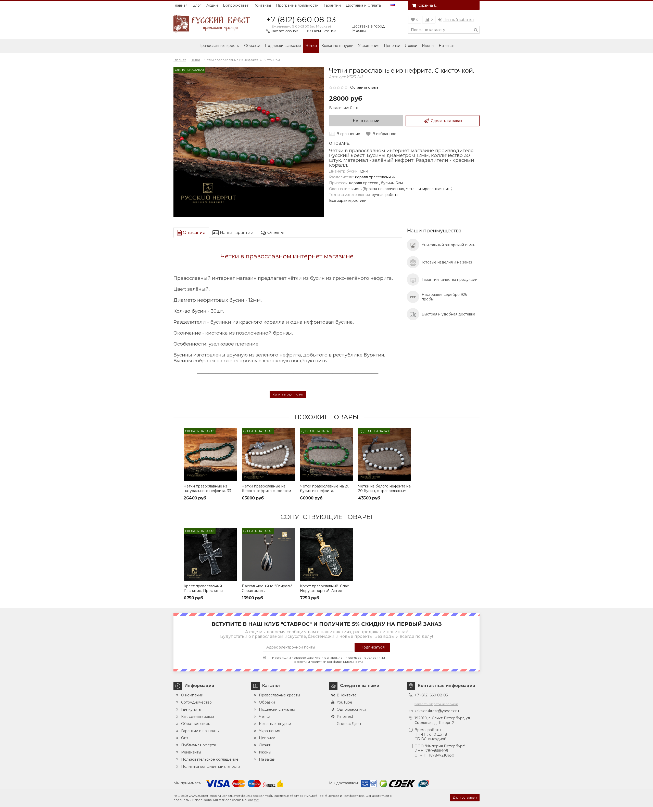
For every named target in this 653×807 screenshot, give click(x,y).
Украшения (368, 45)
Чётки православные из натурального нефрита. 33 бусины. (207, 491)
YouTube (344, 702)
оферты (300, 662)
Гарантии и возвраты (200, 731)
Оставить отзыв (364, 87)
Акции (212, 5)
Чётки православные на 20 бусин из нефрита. (324, 488)
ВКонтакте (347, 695)
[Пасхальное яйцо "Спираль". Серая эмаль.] (268, 554)
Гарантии (332, 5)
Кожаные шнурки (337, 45)
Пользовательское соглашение (209, 759)
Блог (197, 5)
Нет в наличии (366, 120)
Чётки (311, 45)
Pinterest (345, 716)
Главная (180, 5)
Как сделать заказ (197, 716)
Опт (184, 738)
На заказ (447, 45)
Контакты (262, 5)
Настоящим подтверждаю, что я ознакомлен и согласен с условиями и (328, 660)
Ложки (411, 45)
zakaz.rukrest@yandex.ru (437, 711)
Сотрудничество (196, 702)
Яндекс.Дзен (349, 723)
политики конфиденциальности (337, 662)
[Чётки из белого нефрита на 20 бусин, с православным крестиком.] (384, 454)
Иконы (428, 45)
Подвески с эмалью (283, 45)
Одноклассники (351, 709)
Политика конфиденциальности (210, 766)
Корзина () (427, 5)
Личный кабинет (458, 19)
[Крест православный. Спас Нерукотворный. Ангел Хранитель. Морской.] (326, 554)
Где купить (191, 709)
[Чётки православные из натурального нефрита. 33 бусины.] (210, 454)
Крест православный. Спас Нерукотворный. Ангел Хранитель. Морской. (324, 591)
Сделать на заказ (446, 120)
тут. (256, 800)
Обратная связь (195, 723)
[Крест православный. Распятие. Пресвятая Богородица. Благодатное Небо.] (210, 554)
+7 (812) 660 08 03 (301, 19)
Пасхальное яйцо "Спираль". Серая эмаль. (267, 588)
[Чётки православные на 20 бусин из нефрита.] (326, 454)
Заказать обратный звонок (436, 704)
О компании (192, 695)
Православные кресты (219, 45)
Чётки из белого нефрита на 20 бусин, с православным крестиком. (384, 491)
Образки (252, 45)
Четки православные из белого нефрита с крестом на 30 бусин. (266, 491)
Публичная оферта (198, 745)
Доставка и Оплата (363, 5)
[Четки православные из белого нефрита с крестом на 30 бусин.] (268, 454)
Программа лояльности (297, 5)
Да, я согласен (465, 797)
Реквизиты (191, 752)
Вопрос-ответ (235, 5)
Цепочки (392, 45)
